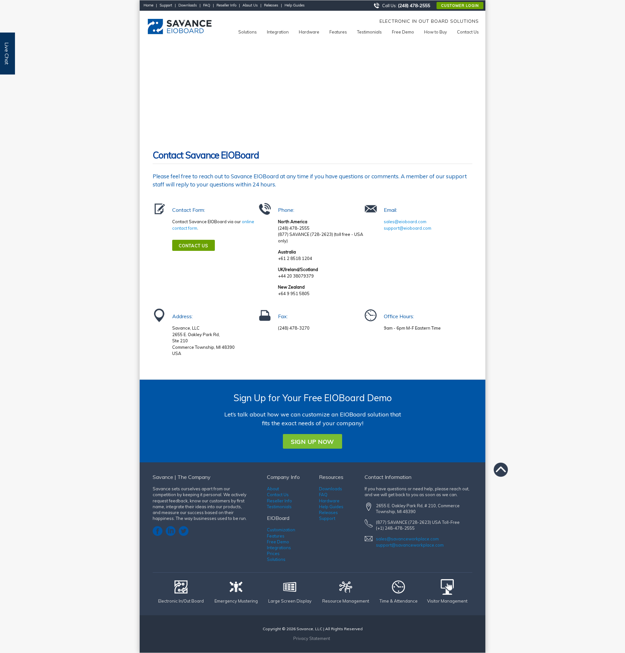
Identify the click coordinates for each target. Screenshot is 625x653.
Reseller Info (226, 5)
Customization (281, 529)
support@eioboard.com (407, 228)
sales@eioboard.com (405, 221)
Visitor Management (447, 601)
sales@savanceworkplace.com (407, 538)
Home (148, 5)
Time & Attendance (399, 601)
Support (166, 5)
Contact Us (193, 245)
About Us (250, 5)
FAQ (206, 5)
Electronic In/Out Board (181, 601)
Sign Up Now (312, 441)
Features (276, 535)
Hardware (329, 500)
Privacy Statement (311, 638)
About (273, 488)
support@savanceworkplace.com (410, 545)
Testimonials (279, 506)
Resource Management (345, 601)
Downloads (187, 5)
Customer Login (460, 5)
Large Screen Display (290, 601)
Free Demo (278, 541)
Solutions (276, 559)
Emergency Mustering (236, 601)
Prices (273, 553)
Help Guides (295, 5)
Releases (271, 5)
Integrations (279, 547)
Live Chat (7, 53)
